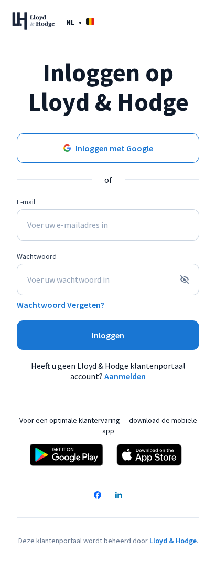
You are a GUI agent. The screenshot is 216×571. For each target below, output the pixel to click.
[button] (80, 21)
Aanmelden (125, 376)
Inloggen (108, 335)
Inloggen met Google (114, 148)
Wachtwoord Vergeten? (60, 304)
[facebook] (97, 496)
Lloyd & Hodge (173, 540)
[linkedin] (118, 496)
